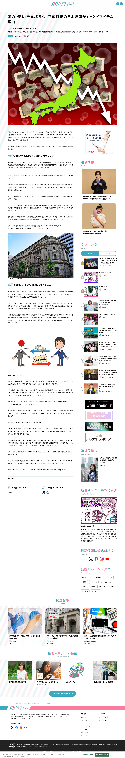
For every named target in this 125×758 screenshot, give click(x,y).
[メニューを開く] (121, 4)
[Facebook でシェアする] (47, 492)
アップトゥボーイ (85, 732)
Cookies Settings (88, 754)
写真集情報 (84, 729)
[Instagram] (102, 559)
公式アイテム (84, 735)
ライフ (10, 36)
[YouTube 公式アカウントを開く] (25, 727)
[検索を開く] (118, 4)
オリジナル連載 (103, 717)
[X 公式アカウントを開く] (12, 727)
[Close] (122, 754)
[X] (91, 559)
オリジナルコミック (104, 720)
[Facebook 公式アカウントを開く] (16, 727)
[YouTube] (107, 559)
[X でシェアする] (43, 492)
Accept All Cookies (102, 754)
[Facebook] (96, 559)
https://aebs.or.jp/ (42, 746)
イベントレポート (85, 726)
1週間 (108, 253)
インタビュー (84, 720)
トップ (9, 703)
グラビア (83, 723)
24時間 (90, 253)
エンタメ (83, 717)
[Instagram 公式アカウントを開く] (21, 727)
